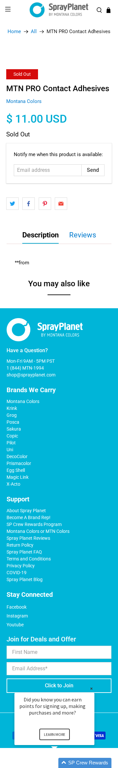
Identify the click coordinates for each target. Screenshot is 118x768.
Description (40, 235)
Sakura (14, 429)
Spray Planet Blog (25, 579)
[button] (62, 763)
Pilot (11, 442)
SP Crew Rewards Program (34, 524)
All (34, 31)
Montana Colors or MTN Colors (38, 531)
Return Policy (20, 545)
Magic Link (18, 477)
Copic (12, 435)
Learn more (54, 734)
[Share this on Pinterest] (45, 203)
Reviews (82, 235)
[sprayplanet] (59, 10)
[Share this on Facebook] (28, 203)
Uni (10, 449)
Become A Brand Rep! (28, 517)
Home (14, 31)
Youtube (15, 624)
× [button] (91, 688)
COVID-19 (17, 572)
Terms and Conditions (29, 558)
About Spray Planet (26, 510)
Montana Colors (24, 101)
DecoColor (17, 456)
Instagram (17, 615)
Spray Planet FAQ (24, 552)
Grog (12, 415)
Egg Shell (16, 470)
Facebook (17, 607)
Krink (12, 408)
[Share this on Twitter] (12, 203)
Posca (13, 422)
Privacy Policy (21, 565)
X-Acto (13, 484)
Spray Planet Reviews (28, 538)
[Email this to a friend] (61, 203)
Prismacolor (19, 463)
